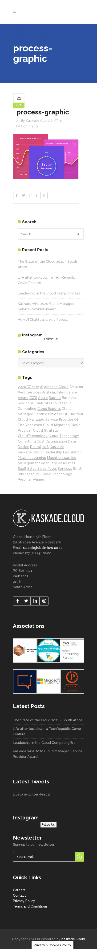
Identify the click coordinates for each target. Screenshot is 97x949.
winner (38, 479)
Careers (19, 890)
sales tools (47, 468)
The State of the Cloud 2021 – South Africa (47, 720)
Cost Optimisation (52, 441)
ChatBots (42, 403)
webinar (25, 479)
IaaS (45, 447)
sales (31, 468)
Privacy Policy (24, 901)
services (65, 468)
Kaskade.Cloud (73, 939)
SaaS (22, 468)
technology (62, 474)
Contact (19, 895)
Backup (55, 398)
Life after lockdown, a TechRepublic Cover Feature (47, 731)
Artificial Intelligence (59, 392)
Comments (30, 126)
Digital (35, 447)
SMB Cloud (42, 474)
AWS (33, 398)
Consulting (27, 441)
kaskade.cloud (30, 452)
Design (23, 447)
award (23, 398)
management (29, 463)
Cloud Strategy (46, 430)
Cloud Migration (56, 425)
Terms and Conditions (30, 906)
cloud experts (49, 409)
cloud (56, 403)
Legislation (72, 452)
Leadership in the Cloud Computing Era (49, 293)
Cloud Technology (63, 436)
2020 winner (28, 387)
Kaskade (57, 447)
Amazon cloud (56, 387)
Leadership (53, 452)
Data (72, 441)
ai (41, 387)
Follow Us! (51, 339)
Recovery (49, 463)
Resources (67, 463)
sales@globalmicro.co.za (42, 548)
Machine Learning (61, 458)
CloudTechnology (33, 436)
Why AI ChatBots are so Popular (43, 319)
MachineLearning (32, 458)
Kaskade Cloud (38, 120)
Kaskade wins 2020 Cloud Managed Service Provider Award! (47, 754)
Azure (43, 398)
